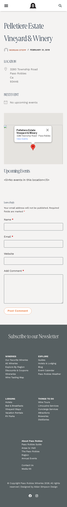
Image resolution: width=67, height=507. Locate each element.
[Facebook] (30, 496)
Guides (41, 360)
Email (8, 236)
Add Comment (14, 270)
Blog (40, 367)
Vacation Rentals (14, 412)
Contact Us (28, 465)
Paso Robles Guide (32, 444)
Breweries (43, 416)
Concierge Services (48, 409)
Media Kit (26, 469)
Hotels (8, 402)
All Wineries (11, 363)
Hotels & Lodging (47, 363)
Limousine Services (48, 405)
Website (9, 253)
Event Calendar (46, 370)
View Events (22, 139)
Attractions (44, 412)
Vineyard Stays (13, 409)
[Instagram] (37, 496)
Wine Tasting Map (14, 377)
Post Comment (18, 310)
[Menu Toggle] (6, 6)
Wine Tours (44, 402)
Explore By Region (15, 367)
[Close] (47, 130)
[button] (60, 5)
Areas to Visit (29, 448)
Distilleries (43, 419)
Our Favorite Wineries (16, 360)
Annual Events (29, 458)
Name (8, 219)
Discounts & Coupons (16, 370)
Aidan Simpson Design (46, 486)
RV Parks (10, 416)
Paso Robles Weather (49, 374)
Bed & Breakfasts (14, 405)
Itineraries (10, 374)
